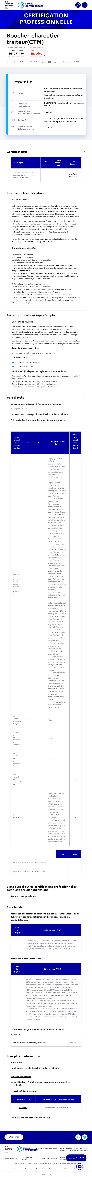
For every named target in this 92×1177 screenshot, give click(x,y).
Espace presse (32, 1164)
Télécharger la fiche (18, 61)
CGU (65, 1169)
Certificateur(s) (17, 152)
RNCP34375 (23, 1108)
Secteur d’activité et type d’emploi (31, 315)
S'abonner (14, 1136)
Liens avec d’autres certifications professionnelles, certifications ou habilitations (42, 888)
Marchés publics (45, 1164)
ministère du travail (27, 1158)
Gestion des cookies (15, 1169)
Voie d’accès (15, 397)
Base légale (14, 907)
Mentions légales (76, 1169)
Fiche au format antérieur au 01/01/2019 (31, 1117)
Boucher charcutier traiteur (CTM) (64, 104)
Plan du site (28, 1169)
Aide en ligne (39, 61)
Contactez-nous (46, 1174)
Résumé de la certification (25, 193)
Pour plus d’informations (24, 1056)
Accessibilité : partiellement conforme (48, 1169)
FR (74, 61)
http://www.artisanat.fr (73, 175)
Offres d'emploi (19, 1164)
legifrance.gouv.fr (48, 1158)
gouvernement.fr (11, 1158)
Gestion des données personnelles (65, 1164)
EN (77, 61)
